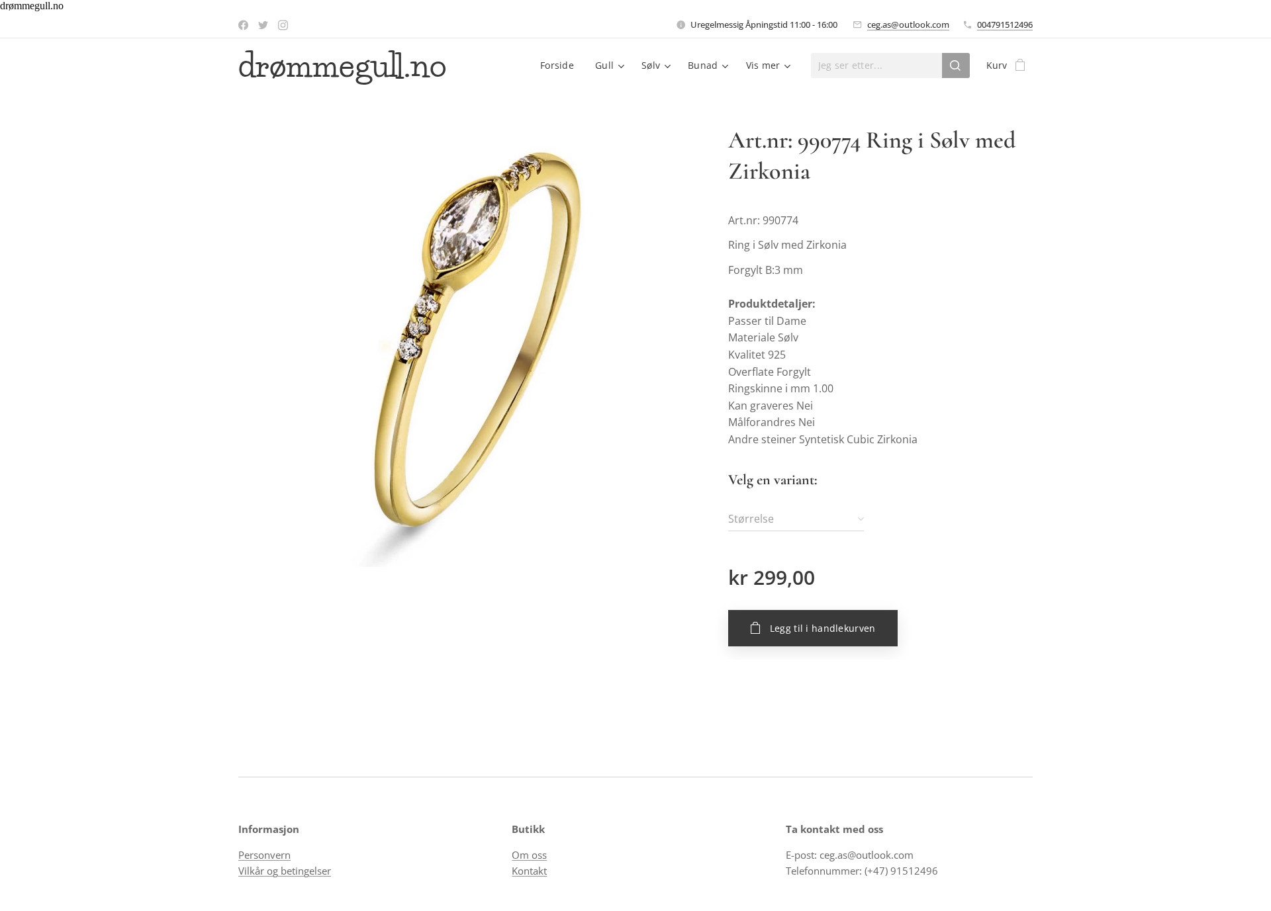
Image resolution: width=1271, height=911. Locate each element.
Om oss (529, 854)
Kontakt (529, 870)
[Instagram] (283, 25)
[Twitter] (263, 25)
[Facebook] (243, 25)
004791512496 (1005, 24)
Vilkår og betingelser (284, 870)
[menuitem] (561, 65)
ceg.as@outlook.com (908, 24)
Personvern (264, 854)
